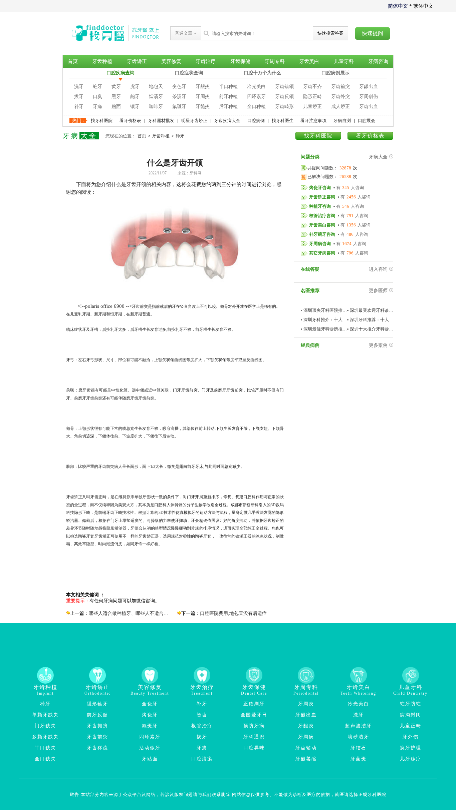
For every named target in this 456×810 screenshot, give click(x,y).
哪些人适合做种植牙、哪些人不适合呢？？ (133, 613)
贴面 (116, 106)
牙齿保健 (240, 61)
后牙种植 (228, 106)
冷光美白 (256, 86)
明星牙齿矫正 (194, 120)
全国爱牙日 (254, 714)
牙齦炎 (306, 725)
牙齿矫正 (137, 61)
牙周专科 (275, 61)
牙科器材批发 (161, 120)
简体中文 (398, 6)
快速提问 (372, 33)
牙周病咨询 (320, 243)
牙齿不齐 (312, 86)
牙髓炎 (203, 106)
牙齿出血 (368, 106)
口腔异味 (254, 747)
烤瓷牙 (150, 714)
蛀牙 (97, 86)
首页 (73, 61)
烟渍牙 (156, 96)
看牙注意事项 (313, 120)
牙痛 (97, 106)
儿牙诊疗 (410, 758)
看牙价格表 (130, 120)
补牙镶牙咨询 (322, 234)
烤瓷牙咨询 (320, 187)
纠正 (251, 528)
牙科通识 (254, 736)
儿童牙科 (344, 61)
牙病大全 (378, 156)
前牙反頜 (97, 714)
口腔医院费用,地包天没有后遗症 (233, 613)
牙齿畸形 (284, 106)
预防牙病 (254, 725)
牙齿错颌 (284, 86)
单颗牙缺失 (45, 714)
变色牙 (179, 86)
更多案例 (378, 345)
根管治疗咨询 (322, 215)
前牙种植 (228, 96)
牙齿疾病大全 (227, 120)
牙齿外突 (340, 96)
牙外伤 (411, 736)
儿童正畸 (410, 725)
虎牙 (135, 86)
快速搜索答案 (330, 33)
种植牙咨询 (320, 206)
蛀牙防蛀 (410, 703)
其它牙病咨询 (322, 252)
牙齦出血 (306, 714)
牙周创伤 (368, 96)
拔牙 (78, 96)
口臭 (97, 96)
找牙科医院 (101, 120)
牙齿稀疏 (97, 747)
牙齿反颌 (284, 96)
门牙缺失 (45, 725)
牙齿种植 (102, 61)
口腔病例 (256, 120)
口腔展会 (366, 120)
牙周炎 (203, 96)
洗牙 (78, 86)
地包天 (156, 86)
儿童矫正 (312, 106)
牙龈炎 (203, 86)
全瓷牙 (150, 703)
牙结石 (359, 747)
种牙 (180, 135)
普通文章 (184, 33)
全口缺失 (45, 758)
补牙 (78, 106)
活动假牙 (150, 747)
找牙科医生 (282, 120)
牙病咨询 (378, 61)
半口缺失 (45, 747)
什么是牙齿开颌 (128, 184)
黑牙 (116, 96)
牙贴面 (150, 758)
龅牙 (135, 96)
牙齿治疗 (206, 61)
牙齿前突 (340, 86)
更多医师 (378, 290)
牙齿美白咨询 (322, 224)
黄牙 (116, 86)
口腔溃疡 (202, 758)
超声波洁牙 (358, 725)
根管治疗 (202, 725)
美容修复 (171, 61)
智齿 (202, 714)
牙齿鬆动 (306, 747)
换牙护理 (410, 747)
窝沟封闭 (410, 714)
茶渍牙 (179, 96)
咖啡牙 (156, 106)
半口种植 (228, 86)
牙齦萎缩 (306, 758)
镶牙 (135, 106)
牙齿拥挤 (97, 725)
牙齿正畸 (98, 497)
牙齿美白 (309, 61)
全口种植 (256, 106)
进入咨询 (378, 269)
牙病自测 (342, 120)
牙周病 (306, 736)
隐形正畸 (312, 96)
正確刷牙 (254, 703)
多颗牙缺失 (45, 736)
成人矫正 (340, 106)
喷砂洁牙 (358, 736)
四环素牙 (256, 96)
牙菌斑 (359, 758)
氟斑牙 (179, 106)
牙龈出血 (368, 86)
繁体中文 (423, 6)
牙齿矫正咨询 (322, 196)
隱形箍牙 (97, 703)
